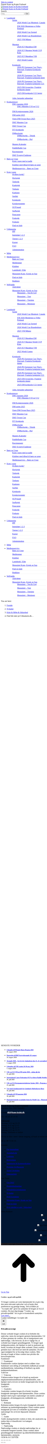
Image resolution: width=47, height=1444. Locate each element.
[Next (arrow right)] (5, 1442)
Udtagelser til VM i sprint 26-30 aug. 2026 (20, 1066)
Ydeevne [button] (4, 1372)
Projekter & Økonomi (15, 1167)
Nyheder (10, 1193)
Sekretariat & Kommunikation (18, 1163)
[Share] (5, 1440)
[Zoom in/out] (10, 1440)
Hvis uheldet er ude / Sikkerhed (19, 1207)
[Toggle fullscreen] (7, 1440)
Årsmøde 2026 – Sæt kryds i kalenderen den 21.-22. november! (27, 1061)
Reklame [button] (4, 1400)
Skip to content (7, 2)
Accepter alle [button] (22, 1318)
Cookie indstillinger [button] (9, 1318)
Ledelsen (10, 1156)
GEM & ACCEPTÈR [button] (9, 1437)
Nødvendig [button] (5, 1423)
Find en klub (12, 1204)
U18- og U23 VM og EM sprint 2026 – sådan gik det (23, 1072)
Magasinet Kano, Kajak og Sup (19, 1200)
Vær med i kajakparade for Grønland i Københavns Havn (25, 1089)
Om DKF (10, 1183)
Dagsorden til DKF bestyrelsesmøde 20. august (22, 1055)
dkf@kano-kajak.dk (16, 1112)
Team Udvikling (13, 1170)
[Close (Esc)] (2, 1440)
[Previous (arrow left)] (2, 1442)
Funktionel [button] (5, 1359)
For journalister (13, 1149)
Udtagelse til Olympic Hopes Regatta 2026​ (20, 1050)
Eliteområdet (12, 1174)
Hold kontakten (13, 1197)
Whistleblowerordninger (16, 1190)
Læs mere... (5, 1315)
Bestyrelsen (11, 1160)
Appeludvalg (12, 1153)
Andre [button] (3, 1414)
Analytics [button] (5, 1386)
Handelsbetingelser (14, 1186)
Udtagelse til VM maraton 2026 (17, 1094)
